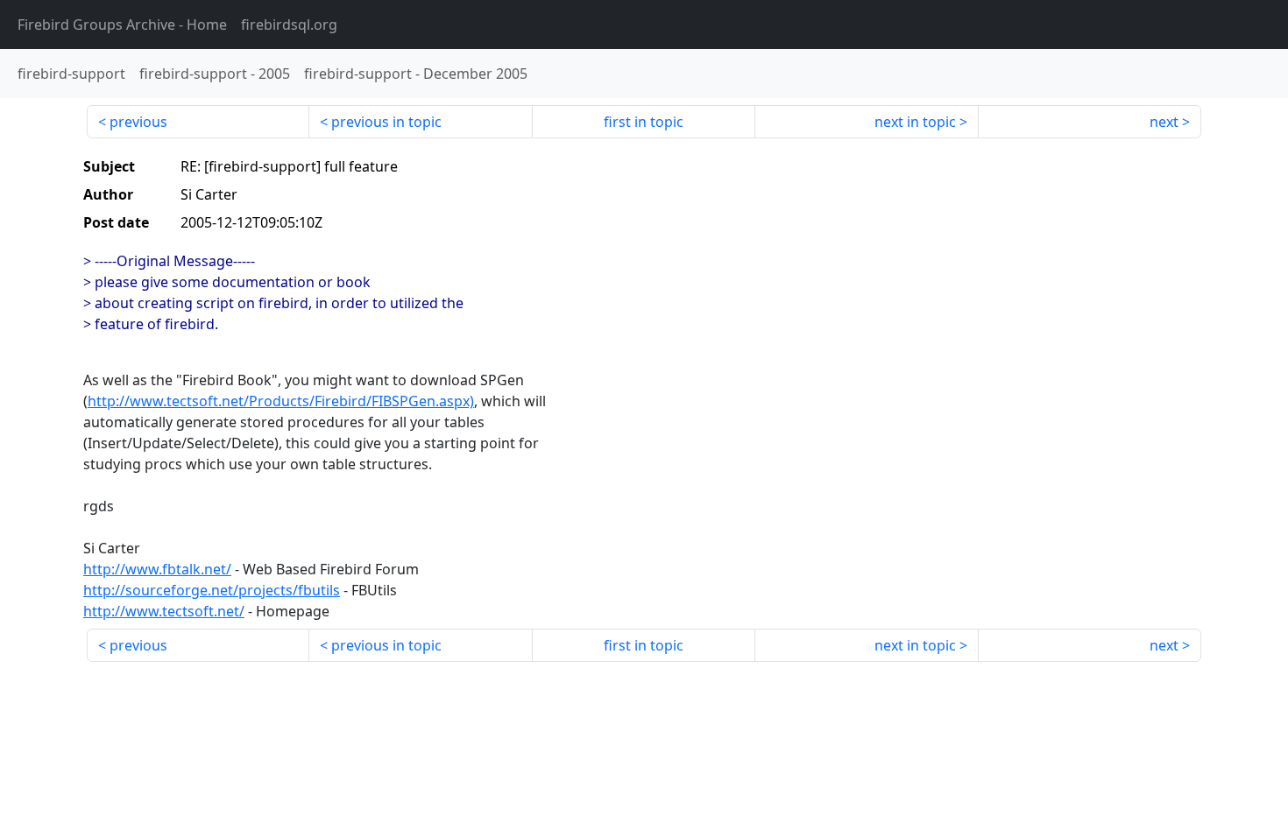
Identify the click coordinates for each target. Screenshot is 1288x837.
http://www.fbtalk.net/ (157, 569)
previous (138, 121)
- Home (122, 24)
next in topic (915, 121)
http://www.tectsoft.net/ (163, 611)
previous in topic (386, 121)
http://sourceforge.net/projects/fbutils (211, 590)
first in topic (643, 121)
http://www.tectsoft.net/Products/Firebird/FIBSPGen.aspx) (281, 401)
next (1164, 121)
